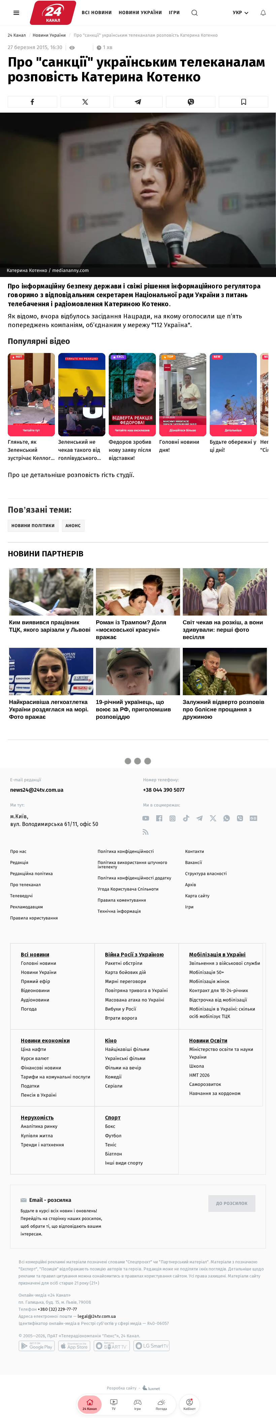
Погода (29, 1009)
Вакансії (193, 863)
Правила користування (34, 918)
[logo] (53, 13)
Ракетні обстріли (123, 963)
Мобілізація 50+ (206, 972)
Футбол (113, 1136)
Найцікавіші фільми (127, 1049)
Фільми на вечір (123, 1068)
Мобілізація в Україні (217, 954)
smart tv (112, 1345)
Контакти (194, 852)
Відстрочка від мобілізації (218, 1000)
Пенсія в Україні (39, 1095)
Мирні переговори (125, 981)
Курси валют (35, 1058)
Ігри (174, 12)
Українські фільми (125, 1058)
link (145, 818)
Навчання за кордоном (214, 1093)
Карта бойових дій (125, 972)
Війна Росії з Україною (134, 954)
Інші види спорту (124, 1163)
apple (74, 1345)
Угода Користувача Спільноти (128, 889)
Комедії (113, 1077)
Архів (190, 885)
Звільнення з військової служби (224, 963)
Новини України (140, 12)
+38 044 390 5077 (163, 790)
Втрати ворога (121, 1018)
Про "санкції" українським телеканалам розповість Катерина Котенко (145, 35)
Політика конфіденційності (126, 852)
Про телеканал (25, 885)
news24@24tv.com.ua (37, 790)
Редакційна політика (31, 874)
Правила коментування (122, 900)
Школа (196, 1066)
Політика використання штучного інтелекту (132, 865)
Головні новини (38, 963)
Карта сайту (197, 896)
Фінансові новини (41, 1068)
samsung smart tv (151, 1345)
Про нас (18, 852)
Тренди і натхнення (42, 1145)
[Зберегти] (243, 101)
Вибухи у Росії (120, 1009)
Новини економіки (45, 1040)
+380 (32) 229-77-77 (57, 1309)
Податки (30, 1086)
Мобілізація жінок (209, 981)
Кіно (111, 1040)
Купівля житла (37, 1136)
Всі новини (97, 12)
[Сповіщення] (263, 12)
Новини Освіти (208, 1040)
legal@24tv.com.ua (97, 1316)
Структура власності (206, 874)
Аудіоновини (35, 1000)
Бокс (110, 1126)
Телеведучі (21, 896)
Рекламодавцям (26, 907)
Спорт (112, 1117)
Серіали (114, 1086)
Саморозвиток (205, 1084)
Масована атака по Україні (134, 1000)
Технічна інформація (119, 911)
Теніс (110, 1145)
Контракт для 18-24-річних (218, 990)
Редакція (19, 863)
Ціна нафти (33, 1049)
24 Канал (17, 35)
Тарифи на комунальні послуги (55, 1077)
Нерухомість (37, 1117)
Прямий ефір (35, 981)
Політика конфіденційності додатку (134, 878)
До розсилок (232, 1203)
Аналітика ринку (39, 1126)
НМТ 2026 (199, 1075)
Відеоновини (35, 990)
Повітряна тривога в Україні (136, 990)
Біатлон (113, 1154)
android (37, 1345)
